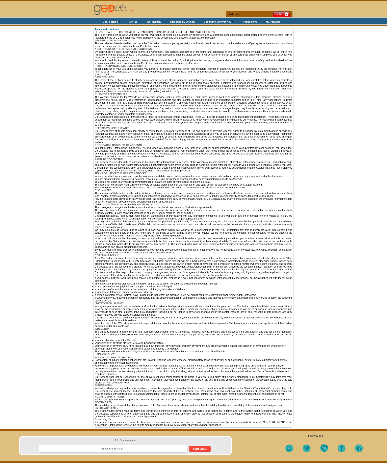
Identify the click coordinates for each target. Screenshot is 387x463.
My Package (273, 21)
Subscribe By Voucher (182, 21)
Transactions (249, 21)
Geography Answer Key (217, 21)
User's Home (110, 21)
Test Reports (154, 21)
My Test (133, 21)
